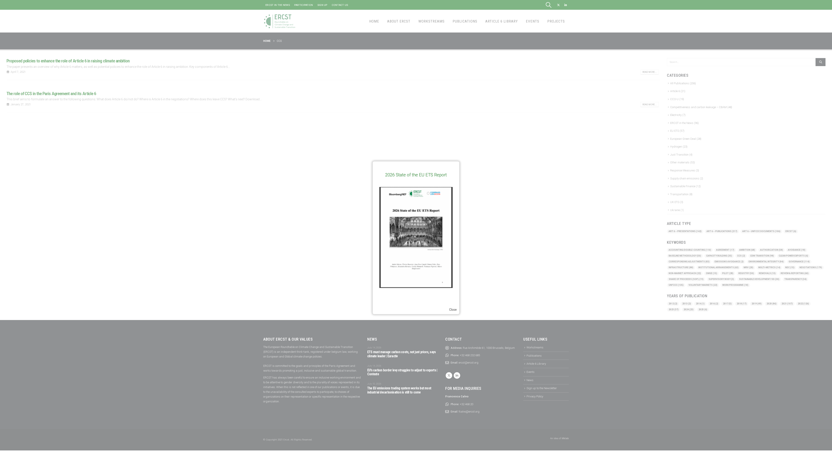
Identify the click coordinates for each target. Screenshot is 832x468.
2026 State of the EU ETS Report (416, 174)
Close (453, 309)
